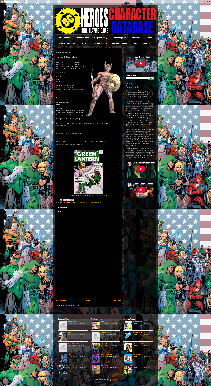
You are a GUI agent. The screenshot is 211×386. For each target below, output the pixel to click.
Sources (146, 43)
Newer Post (61, 301)
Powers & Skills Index (67, 43)
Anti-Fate (104, 344)
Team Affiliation (82, 38)
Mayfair (86, 203)
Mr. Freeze (72, 366)
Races (149, 38)
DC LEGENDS (101, 43)
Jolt (134, 366)
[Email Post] (60, 200)
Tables (135, 43)
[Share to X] (69, 200)
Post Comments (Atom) (72, 305)
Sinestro (68, 90)
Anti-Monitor (63, 203)
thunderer (98, 203)
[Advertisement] (88, 281)
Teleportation (73, 344)
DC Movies (85, 43)
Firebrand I (105, 322)
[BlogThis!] (66, 200)
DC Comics (72, 203)
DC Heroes (79, 203)
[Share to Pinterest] (73, 200)
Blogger (114, 380)
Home (89, 301)
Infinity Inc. (137, 355)
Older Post (116, 301)
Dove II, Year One (139, 333)
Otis (69, 333)
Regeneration (73, 322)
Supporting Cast (119, 38)
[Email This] (64, 200)
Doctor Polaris (107, 355)
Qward (92, 203)
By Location (136, 38)
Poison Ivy (104, 366)
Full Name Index (64, 38)
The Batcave (137, 322)
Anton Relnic (138, 344)
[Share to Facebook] (71, 200)
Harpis (70, 355)
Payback (104, 333)
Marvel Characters (119, 43)
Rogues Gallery (100, 38)
